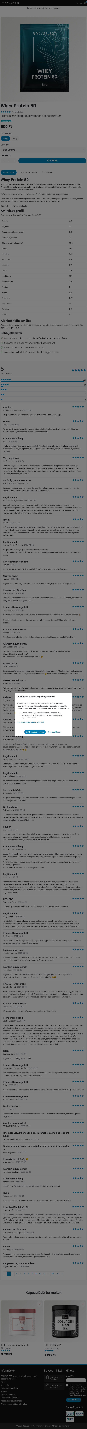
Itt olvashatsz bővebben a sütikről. (30, 722)
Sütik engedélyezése (35, 732)
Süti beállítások (54, 732)
